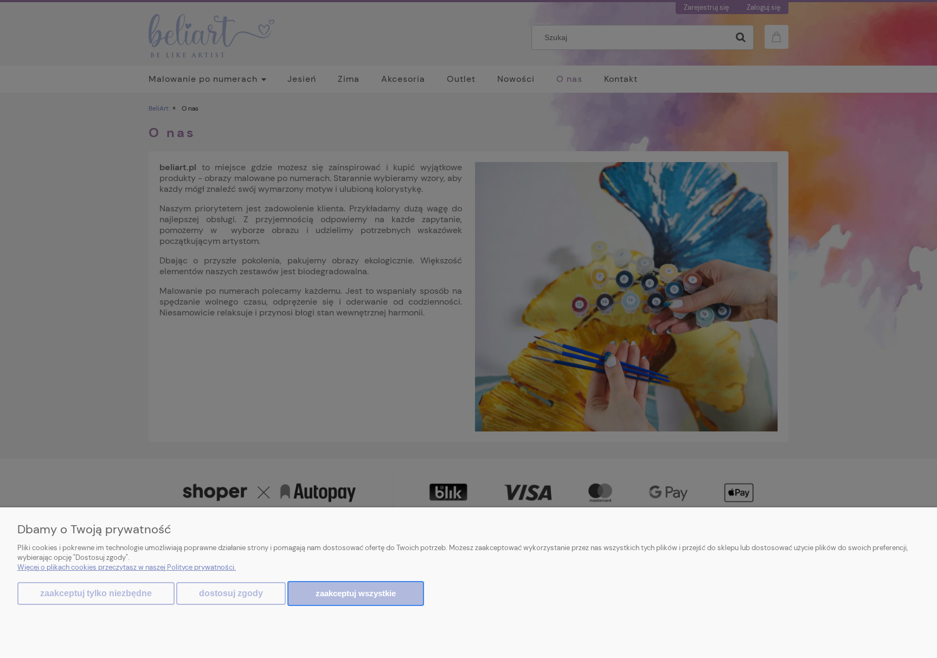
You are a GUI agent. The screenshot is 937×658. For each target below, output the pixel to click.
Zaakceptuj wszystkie (356, 593)
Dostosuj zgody (231, 593)
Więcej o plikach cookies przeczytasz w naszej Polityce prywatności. (126, 567)
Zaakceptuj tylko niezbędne (96, 593)
